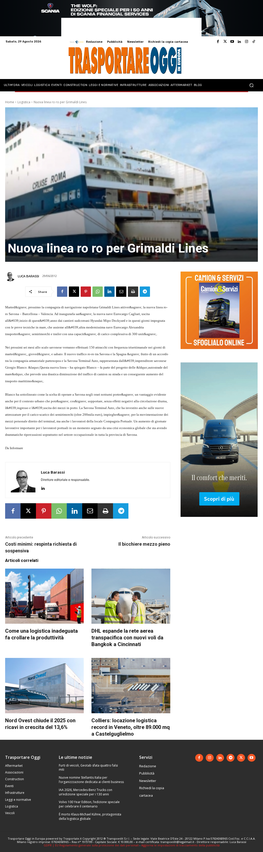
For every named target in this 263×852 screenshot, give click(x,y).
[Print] (133, 291)
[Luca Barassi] (11, 276)
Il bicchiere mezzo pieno (144, 544)
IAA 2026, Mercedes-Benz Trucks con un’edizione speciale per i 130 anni (85, 792)
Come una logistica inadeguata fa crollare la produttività (41, 634)
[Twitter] (225, 41)
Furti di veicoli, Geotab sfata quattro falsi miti (88, 767)
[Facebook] (217, 41)
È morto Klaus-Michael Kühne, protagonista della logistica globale (90, 816)
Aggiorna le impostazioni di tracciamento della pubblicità (180, 845)
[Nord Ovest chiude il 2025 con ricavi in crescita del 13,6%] (44, 685)
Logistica (23, 102)
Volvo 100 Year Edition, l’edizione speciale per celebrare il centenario (89, 804)
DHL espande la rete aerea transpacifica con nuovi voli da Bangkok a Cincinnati (127, 637)
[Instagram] (246, 41)
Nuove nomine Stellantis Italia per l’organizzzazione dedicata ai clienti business (91, 779)
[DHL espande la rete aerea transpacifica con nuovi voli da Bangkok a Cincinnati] (130, 596)
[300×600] (219, 520)
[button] (251, 85)
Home (9, 102)
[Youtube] (232, 41)
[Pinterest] (86, 291)
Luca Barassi (28, 276)
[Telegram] (145, 291)
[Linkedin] (239, 41)
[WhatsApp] (97, 291)
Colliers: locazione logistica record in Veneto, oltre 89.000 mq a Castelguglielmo (130, 727)
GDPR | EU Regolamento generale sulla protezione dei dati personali (91, 845)
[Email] (121, 291)
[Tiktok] (253, 41)
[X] (74, 291)
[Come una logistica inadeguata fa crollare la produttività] (44, 596)
